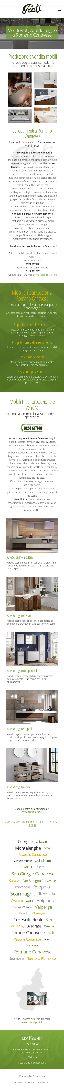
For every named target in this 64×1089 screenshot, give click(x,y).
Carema (49, 926)
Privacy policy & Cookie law (32, 1075)
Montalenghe (28, 848)
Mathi (50, 933)
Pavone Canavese (27, 939)
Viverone (17, 900)
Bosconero (22, 887)
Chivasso (41, 842)
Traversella (47, 893)
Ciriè (49, 919)
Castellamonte (23, 861)
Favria (26, 866)
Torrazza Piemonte (41, 958)
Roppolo (41, 887)
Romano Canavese (33, 952)
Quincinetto (43, 860)
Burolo (23, 913)
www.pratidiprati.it (32, 811)
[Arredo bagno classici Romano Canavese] (32, 593)
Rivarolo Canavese (33, 854)
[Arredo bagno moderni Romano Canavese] (32, 535)
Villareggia (38, 913)
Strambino (16, 958)
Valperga (43, 907)
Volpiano (45, 900)
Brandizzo (32, 945)
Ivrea (47, 848)
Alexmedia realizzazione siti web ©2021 (32, 1082)
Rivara (47, 939)
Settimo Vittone (22, 907)
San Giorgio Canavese (32, 874)
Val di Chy (17, 926)
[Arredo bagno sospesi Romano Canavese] (32, 707)
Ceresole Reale (28, 919)
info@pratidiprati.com (46, 274)
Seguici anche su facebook (32, 1062)
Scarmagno (22, 893)
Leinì (29, 900)
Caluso (14, 880)
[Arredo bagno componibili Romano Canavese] (32, 648)
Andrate (34, 926)
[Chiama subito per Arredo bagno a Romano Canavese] (32, 427)
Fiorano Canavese (28, 933)
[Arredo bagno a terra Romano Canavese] (32, 765)
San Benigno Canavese (39, 880)
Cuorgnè (25, 841)
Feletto (39, 867)
